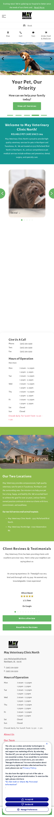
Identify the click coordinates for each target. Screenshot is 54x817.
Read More (39, 7)
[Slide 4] (35, 115)
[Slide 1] (10, 115)
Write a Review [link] (27, 618)
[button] (4, 16)
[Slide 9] (36, 611)
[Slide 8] (33, 611)
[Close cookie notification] (47, 744)
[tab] (13, 363)
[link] (27, 15)
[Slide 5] (44, 115)
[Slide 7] (30, 611)
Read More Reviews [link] (27, 627)
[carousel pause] (51, 72)
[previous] (3, 58)
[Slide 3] (27, 115)
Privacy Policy (29, 768)
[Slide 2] (18, 115)
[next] (51, 58)
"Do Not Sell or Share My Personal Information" (21, 783)
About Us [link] (9, 734)
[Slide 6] (28, 611)
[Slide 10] (38, 611)
